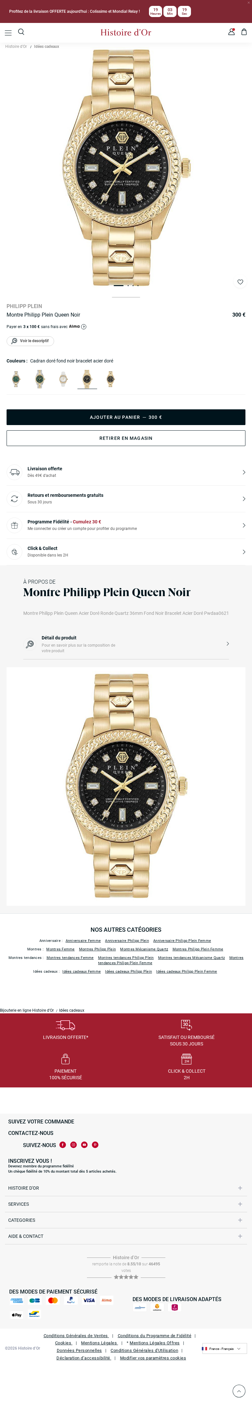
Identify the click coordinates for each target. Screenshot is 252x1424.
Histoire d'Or (16, 46)
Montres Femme (60, 949)
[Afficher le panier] (244, 33)
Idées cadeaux (46, 46)
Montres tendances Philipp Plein (126, 958)
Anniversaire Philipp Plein (127, 941)
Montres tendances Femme (70, 958)
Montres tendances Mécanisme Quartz (191, 958)
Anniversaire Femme (83, 941)
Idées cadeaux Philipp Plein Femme (186, 971)
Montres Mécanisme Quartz (144, 949)
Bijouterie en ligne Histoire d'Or (27, 1010)
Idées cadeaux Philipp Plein (128, 971)
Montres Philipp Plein (97, 949)
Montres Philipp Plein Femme (198, 949)
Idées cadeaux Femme (81, 971)
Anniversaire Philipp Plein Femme (182, 941)
